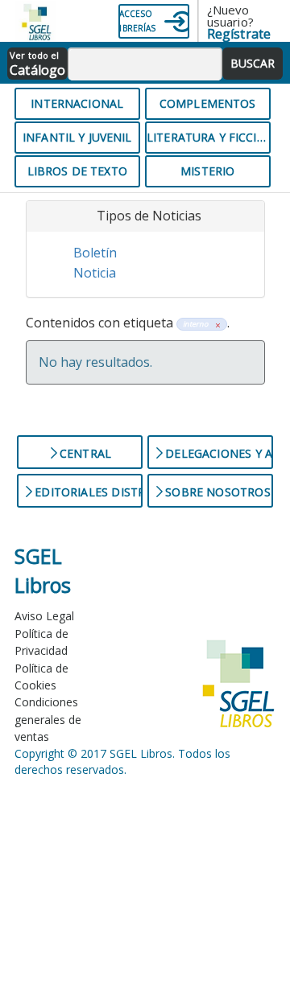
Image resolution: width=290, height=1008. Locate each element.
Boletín (95, 252)
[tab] (145, 216)
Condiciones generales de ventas (47, 719)
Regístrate (239, 34)
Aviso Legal (44, 615)
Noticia (94, 273)
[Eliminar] (215, 324)
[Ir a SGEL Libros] (24, 21)
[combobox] (145, 64)
